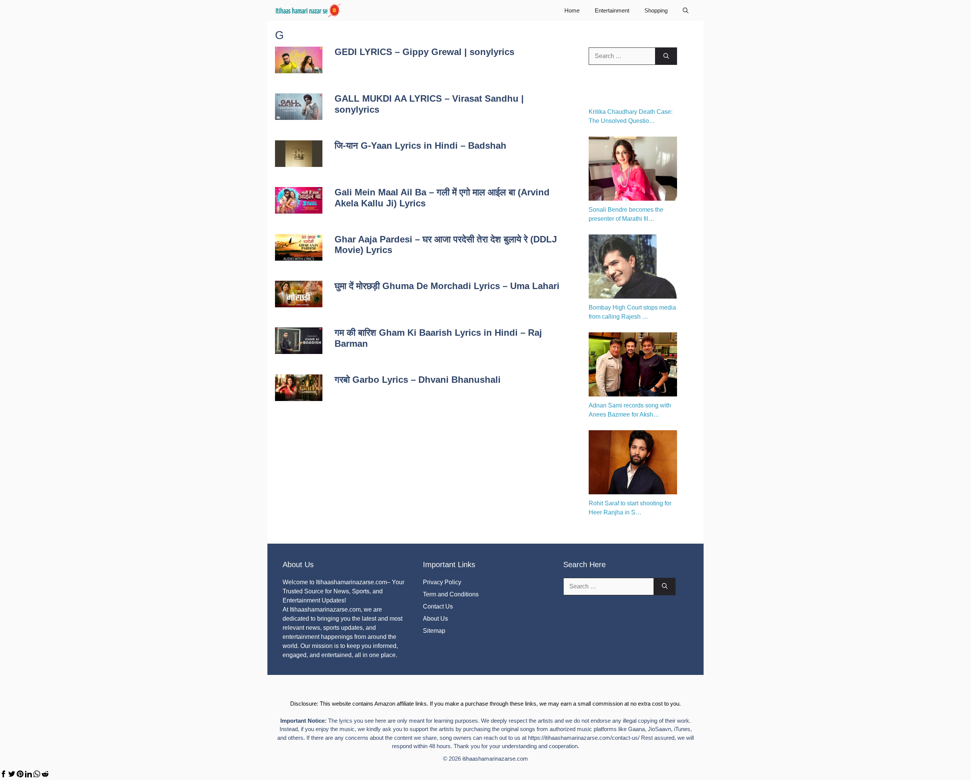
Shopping (656, 10)
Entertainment (612, 10)
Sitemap (434, 630)
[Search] (666, 56)
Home (572, 10)
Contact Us (438, 606)
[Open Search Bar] (685, 10)
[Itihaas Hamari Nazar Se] (309, 10)
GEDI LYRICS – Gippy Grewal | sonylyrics (424, 52)
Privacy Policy (442, 582)
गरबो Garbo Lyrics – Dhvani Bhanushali (418, 379)
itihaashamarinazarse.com (495, 758)
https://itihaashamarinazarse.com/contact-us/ (583, 737)
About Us (435, 618)
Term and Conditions (451, 594)
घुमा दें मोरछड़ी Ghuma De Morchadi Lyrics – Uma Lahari (447, 286)
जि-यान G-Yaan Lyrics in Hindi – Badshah (420, 145)
